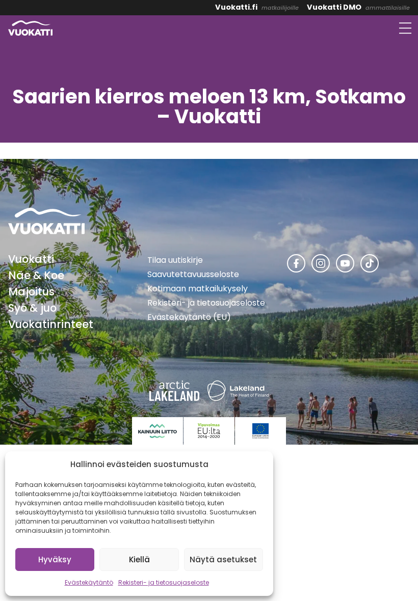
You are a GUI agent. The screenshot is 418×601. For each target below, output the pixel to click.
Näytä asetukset (223, 559)
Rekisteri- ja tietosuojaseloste (163, 582)
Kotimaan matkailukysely (197, 288)
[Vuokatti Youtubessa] (345, 263)
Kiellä (139, 559)
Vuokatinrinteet (50, 324)
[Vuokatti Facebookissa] (296, 263)
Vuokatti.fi (236, 7)
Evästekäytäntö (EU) (189, 317)
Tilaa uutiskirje (175, 260)
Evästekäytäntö (89, 582)
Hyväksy (54, 559)
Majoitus (31, 291)
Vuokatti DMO (334, 7)
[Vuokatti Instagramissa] (320, 263)
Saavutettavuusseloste (193, 274)
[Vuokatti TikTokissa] (369, 263)
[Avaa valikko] (405, 28)
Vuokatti (31, 259)
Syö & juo (32, 307)
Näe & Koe (36, 275)
